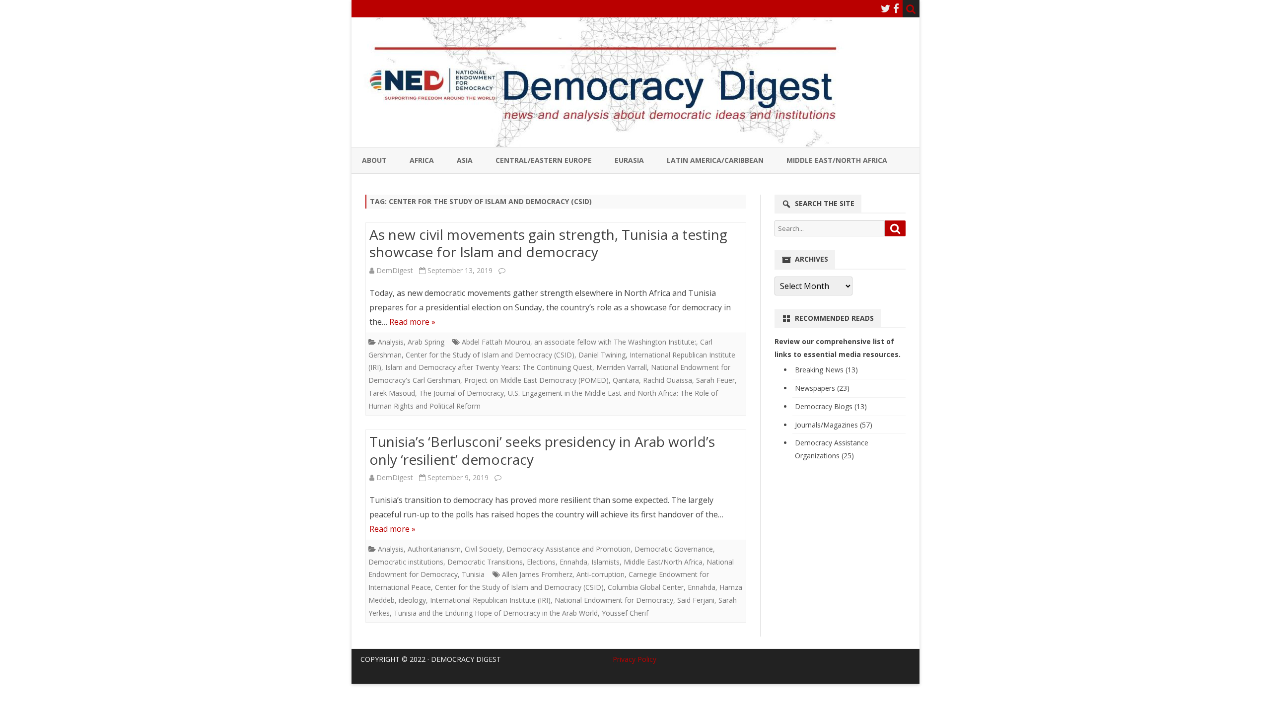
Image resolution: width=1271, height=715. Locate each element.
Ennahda (573, 562)
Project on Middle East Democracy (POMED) (536, 380)
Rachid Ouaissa (667, 380)
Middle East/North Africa (836, 160)
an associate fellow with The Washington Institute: (615, 342)
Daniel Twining (602, 354)
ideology (412, 600)
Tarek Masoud (391, 393)
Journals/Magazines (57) (833, 424)
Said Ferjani (695, 600)
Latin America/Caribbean (715, 160)
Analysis (391, 342)
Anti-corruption (600, 574)
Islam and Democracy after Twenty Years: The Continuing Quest (488, 367)
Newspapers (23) (822, 388)
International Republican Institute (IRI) (490, 600)
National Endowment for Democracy (614, 600)
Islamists (605, 562)
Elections (541, 562)
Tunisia (473, 574)
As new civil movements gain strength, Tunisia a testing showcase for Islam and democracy (548, 243)
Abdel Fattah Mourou (496, 342)
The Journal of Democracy (461, 393)
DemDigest (394, 270)
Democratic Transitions (485, 562)
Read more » (412, 321)
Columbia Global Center (646, 587)
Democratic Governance (674, 549)
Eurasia (629, 160)
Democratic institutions (405, 562)
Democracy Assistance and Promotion (568, 549)
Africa (422, 160)
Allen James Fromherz (537, 574)
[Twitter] (886, 8)
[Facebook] (896, 8)
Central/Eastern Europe (543, 160)
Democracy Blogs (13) (831, 406)
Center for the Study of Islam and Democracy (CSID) (490, 354)
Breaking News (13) (826, 369)
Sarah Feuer (715, 380)
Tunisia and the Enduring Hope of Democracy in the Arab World (496, 613)
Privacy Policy (634, 659)
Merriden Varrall (621, 367)
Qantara (626, 380)
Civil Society (483, 549)
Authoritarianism (434, 549)
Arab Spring (426, 342)
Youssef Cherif (625, 613)
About (374, 160)
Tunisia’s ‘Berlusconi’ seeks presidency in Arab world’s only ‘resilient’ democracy (542, 450)
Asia (465, 160)
